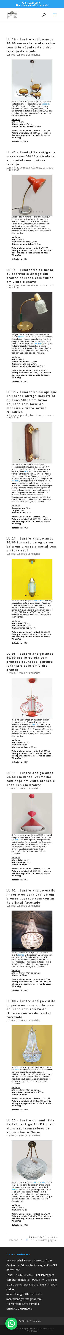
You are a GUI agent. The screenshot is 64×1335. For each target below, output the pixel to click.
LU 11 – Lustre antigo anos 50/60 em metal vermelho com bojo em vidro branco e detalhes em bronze (30, 779)
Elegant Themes (30, 1328)
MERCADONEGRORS (19, 1308)
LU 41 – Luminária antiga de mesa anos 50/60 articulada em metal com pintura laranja (31, 158)
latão (26, 471)
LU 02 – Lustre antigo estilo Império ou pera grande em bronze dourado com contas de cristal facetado (30, 896)
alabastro (45, 104)
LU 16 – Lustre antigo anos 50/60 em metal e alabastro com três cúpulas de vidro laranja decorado (30, 45)
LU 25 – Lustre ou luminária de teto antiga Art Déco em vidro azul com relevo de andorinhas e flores (30, 1126)
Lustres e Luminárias (28, 54)
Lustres (10, 54)
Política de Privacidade (30, 1321)
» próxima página (46, 1240)
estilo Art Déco (39, 1182)
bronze (21, 336)
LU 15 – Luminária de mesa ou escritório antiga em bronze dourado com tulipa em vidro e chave (30, 276)
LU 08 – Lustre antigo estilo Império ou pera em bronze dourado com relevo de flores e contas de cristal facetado (30, 1009)
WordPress (32, 1331)
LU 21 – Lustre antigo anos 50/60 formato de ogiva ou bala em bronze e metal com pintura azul (31, 544)
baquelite (38, 343)
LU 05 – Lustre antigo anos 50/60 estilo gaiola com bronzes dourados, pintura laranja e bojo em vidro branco (29, 662)
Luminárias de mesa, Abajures (23, 167)
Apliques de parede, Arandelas (23, 415)
